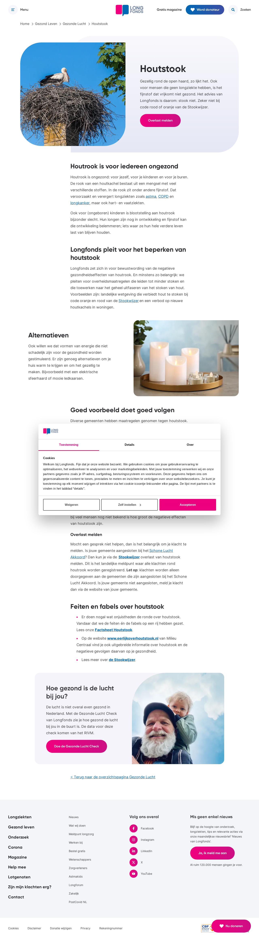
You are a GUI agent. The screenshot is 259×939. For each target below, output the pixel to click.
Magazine (17, 857)
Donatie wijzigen (61, 928)
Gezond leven (21, 827)
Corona (15, 847)
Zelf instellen (127, 504)
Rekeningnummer (110, 928)
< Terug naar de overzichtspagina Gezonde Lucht (112, 777)
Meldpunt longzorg (81, 834)
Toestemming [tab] (68, 444)
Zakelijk (74, 893)
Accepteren (188, 504)
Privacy (85, 928)
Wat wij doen (77, 825)
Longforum (76, 885)
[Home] (129, 10)
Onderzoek (18, 837)
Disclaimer (34, 928)
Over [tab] (190, 444)
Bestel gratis (77, 851)
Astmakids (76, 876)
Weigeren (71, 504)
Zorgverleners (78, 868)
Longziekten (20, 816)
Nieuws (74, 817)
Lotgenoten (19, 877)
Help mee (17, 867)
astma (151, 196)
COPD (163, 196)
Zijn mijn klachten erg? (29, 886)
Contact (16, 897)
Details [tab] (130, 444)
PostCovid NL (78, 902)
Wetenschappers (80, 859)
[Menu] (13, 10)
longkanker (79, 203)
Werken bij (76, 842)
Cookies (13, 928)
